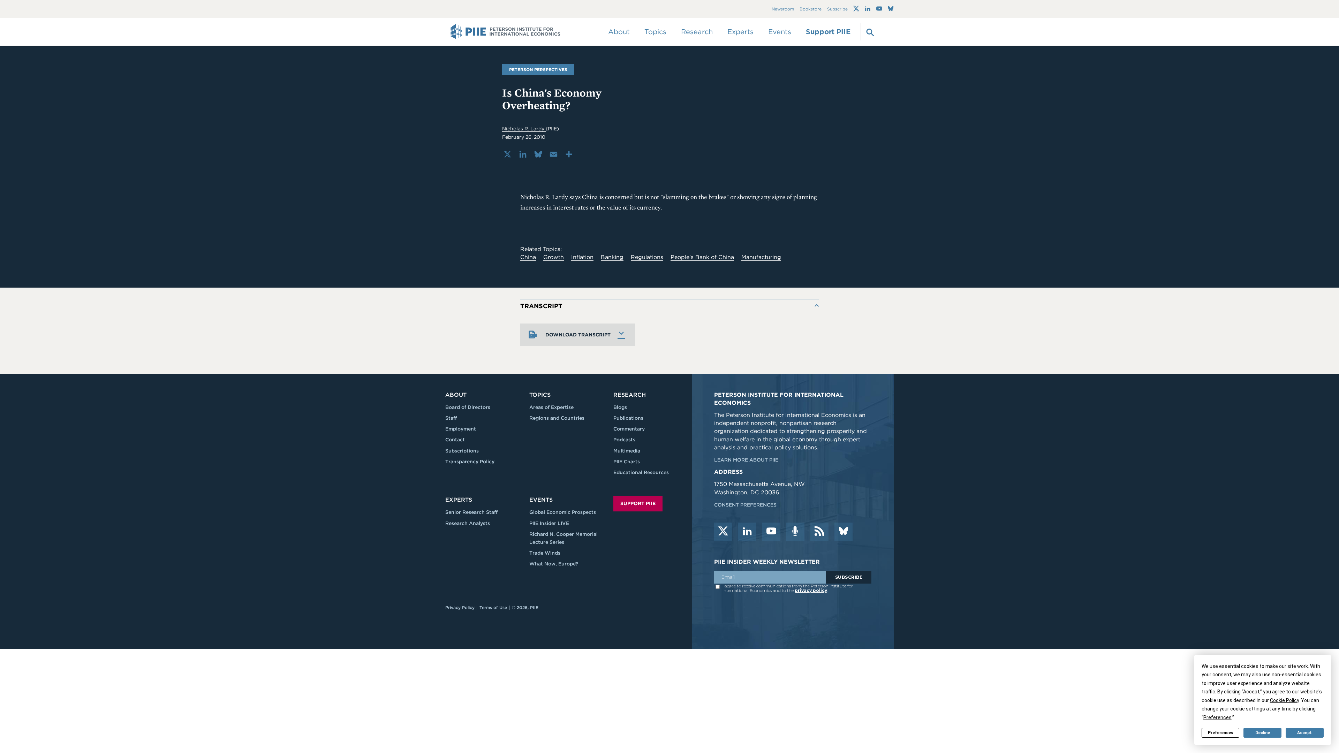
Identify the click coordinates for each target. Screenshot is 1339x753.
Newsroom (783, 9)
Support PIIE (828, 32)
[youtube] (771, 532)
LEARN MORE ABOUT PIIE (746, 460)
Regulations (647, 257)
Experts (458, 499)
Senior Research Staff (471, 512)
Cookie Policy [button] (1284, 700)
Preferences (1220, 732)
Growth (553, 257)
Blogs (620, 407)
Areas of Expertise (551, 407)
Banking (612, 257)
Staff (451, 418)
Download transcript (578, 334)
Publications (628, 418)
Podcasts (624, 439)
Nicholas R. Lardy (524, 128)
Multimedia (626, 451)
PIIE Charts (626, 461)
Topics (540, 394)
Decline (1262, 732)
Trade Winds (544, 553)
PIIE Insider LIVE (549, 523)
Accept (1304, 732)
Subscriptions (462, 451)
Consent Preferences (745, 505)
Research (629, 394)
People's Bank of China (702, 257)
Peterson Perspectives (538, 69)
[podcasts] (795, 532)
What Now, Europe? (553, 563)
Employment (460, 429)
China (528, 257)
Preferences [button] (1217, 717)
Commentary (629, 429)
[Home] (505, 31)
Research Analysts (467, 523)
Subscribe (837, 9)
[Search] (869, 31)
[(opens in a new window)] (856, 9)
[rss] (819, 532)
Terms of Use (493, 607)
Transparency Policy (469, 461)
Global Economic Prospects (562, 512)
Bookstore (811, 9)
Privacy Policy (460, 607)
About (456, 394)
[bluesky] (843, 532)
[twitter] (723, 532)
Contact (455, 439)
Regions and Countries (556, 418)
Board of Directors (467, 407)
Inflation (582, 257)
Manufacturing (761, 257)
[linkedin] (747, 532)
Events (779, 32)
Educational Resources (641, 472)
